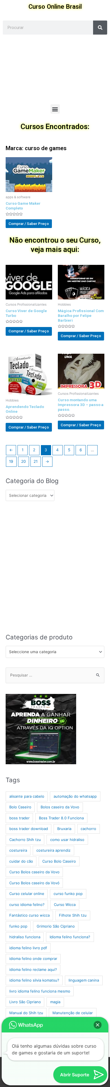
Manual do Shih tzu (26, 1013)
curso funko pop (68, 893)
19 (11, 461)
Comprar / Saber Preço (28, 223)
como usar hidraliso (67, 839)
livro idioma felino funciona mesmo (39, 991)
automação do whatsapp (75, 796)
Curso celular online (26, 893)
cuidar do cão (21, 861)
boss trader (19, 818)
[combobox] (55, 652)
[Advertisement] (55, 69)
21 (36, 461)
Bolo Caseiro (20, 807)
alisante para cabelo (26, 796)
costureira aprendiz (53, 850)
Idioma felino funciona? (70, 937)
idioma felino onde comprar (33, 958)
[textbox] (52, 651)
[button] (55, 109)
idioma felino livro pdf (28, 948)
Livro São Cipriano (25, 1002)
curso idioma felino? (27, 904)
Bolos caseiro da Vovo (60, 807)
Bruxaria (64, 828)
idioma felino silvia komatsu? (34, 980)
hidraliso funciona (24, 937)
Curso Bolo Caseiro (59, 861)
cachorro (88, 828)
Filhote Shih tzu (73, 915)
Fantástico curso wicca (29, 915)
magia (55, 1002)
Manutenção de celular (72, 1013)
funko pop (18, 926)
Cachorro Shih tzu (25, 839)
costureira (18, 850)
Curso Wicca (65, 904)
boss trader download (28, 828)
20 (23, 461)
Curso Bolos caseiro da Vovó (34, 883)
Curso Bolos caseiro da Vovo (34, 872)
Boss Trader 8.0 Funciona (61, 818)
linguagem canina (84, 980)
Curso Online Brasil (55, 6)
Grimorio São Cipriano (56, 926)
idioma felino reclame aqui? (33, 969)
